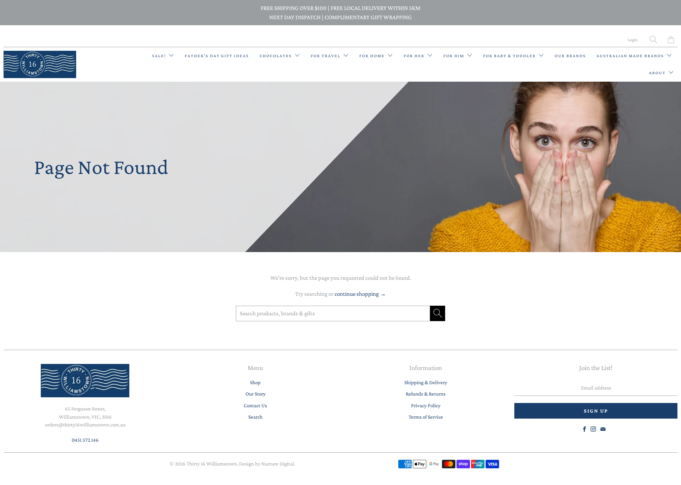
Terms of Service (426, 417)
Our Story (255, 394)
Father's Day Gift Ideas (217, 55)
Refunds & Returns (425, 394)
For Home (372, 55)
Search (255, 417)
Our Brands (570, 55)
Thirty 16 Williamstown (212, 464)
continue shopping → (360, 293)
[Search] (653, 39)
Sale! (159, 55)
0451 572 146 (85, 440)
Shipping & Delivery (425, 382)
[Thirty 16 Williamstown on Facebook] (584, 429)
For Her (415, 55)
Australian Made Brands (631, 55)
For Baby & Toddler (510, 55)
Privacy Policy (426, 405)
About (658, 72)
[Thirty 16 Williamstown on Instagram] (593, 429)
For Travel (326, 55)
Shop (255, 382)
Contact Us (255, 405)
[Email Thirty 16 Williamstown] (602, 429)
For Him (454, 55)
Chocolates (276, 55)
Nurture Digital (277, 464)
